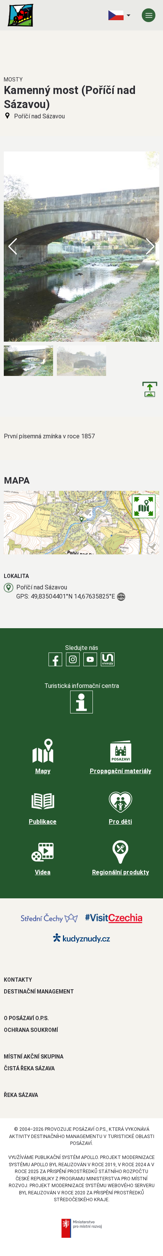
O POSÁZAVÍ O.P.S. (26, 1018)
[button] (150, 246)
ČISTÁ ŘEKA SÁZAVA (29, 1068)
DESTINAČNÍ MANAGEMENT (39, 992)
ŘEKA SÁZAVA (21, 1095)
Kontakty (18, 980)
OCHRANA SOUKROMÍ (31, 1030)
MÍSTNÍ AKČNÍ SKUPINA (33, 1057)
